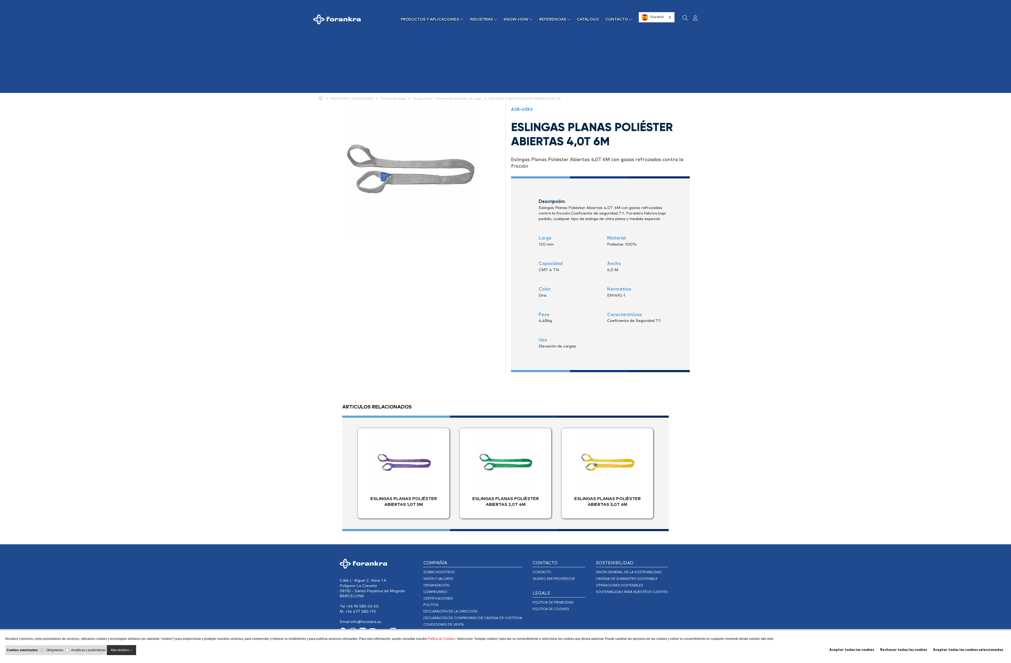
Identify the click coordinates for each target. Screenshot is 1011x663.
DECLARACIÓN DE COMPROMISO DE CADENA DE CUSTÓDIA (472, 618)
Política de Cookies (441, 639)
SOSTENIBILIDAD (614, 563)
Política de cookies (551, 609)
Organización (436, 585)
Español (657, 17)
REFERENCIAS (553, 19)
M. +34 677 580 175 (358, 612)
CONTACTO (617, 19)
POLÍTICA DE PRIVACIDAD (553, 602)
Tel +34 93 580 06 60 (359, 606)
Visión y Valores (438, 579)
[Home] (321, 98)
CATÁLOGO (588, 19)
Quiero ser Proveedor (554, 579)
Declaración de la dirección (450, 611)
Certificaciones (438, 598)
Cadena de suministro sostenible (627, 579)
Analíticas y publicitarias (88, 650)
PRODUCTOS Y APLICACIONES (430, 19)
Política (430, 605)
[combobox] (657, 17)
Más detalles (120, 650)
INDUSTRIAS (482, 19)
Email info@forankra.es (360, 622)
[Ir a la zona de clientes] (693, 18)
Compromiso (435, 592)
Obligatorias (54, 650)
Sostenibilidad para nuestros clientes (632, 592)
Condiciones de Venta (443, 624)
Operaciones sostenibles (619, 585)
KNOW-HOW (516, 19)
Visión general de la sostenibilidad (629, 572)
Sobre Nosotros (439, 572)
